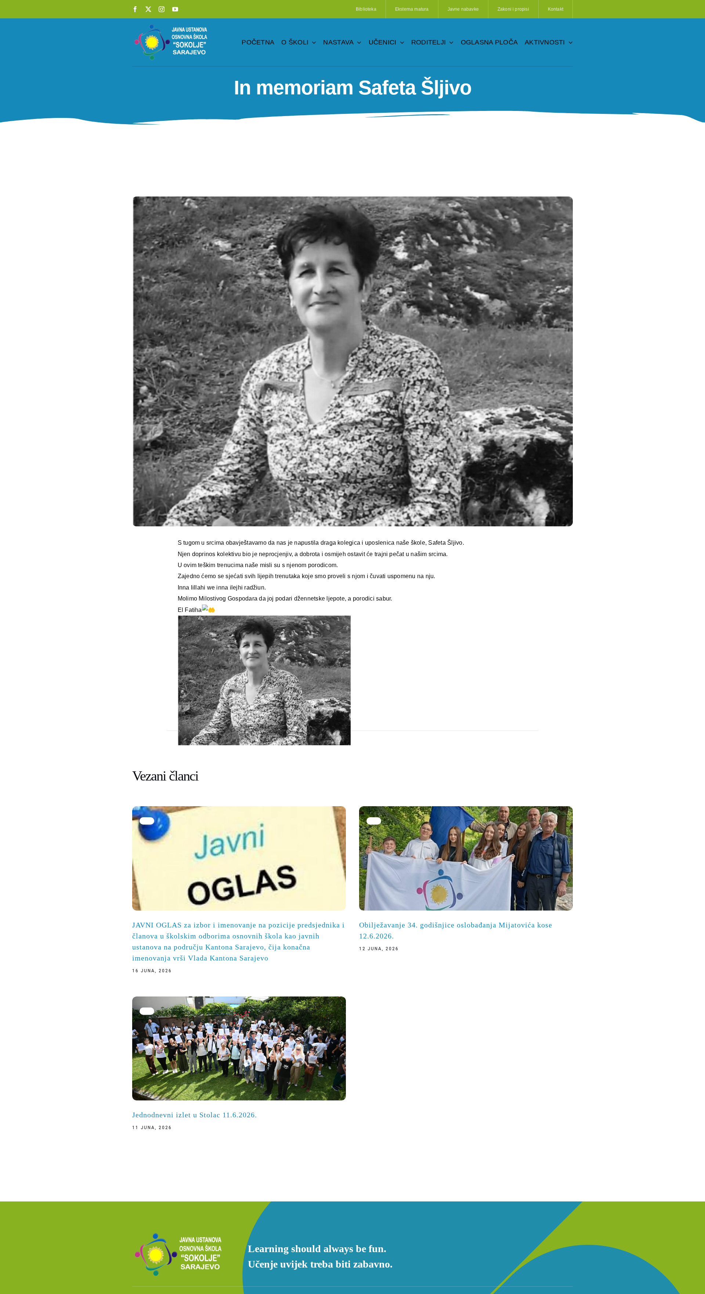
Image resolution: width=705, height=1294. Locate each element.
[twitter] (148, 9)
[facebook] (135, 9)
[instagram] (161, 9)
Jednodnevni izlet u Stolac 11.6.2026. (194, 1115)
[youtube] (175, 9)
